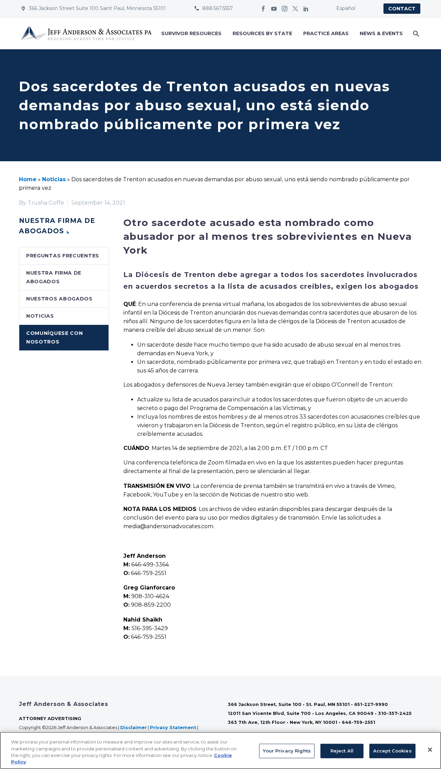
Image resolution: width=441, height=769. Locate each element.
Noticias (54, 179)
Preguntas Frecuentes (62, 256)
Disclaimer (133, 727)
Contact (402, 9)
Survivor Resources (191, 33)
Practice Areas (326, 33)
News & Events (381, 33)
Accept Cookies (392, 750)
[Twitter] (295, 8)
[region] (220, 750)
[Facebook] (263, 8)
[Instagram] (284, 8)
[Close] (430, 749)
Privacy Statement (173, 727)
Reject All (341, 750)
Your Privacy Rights (286, 750)
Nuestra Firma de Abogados (53, 277)
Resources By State (262, 33)
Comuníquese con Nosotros (54, 337)
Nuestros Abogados (59, 299)
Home (28, 179)
